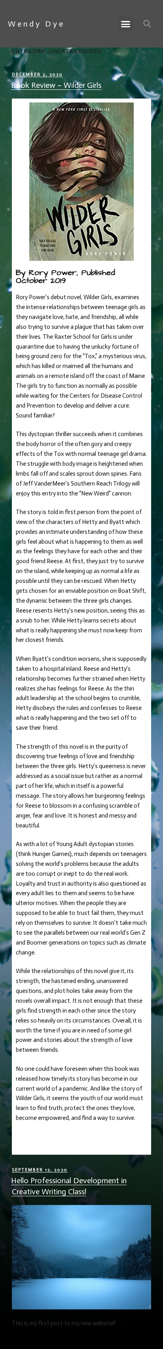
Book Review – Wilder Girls (56, 85)
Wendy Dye (36, 23)
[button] (125, 23)
